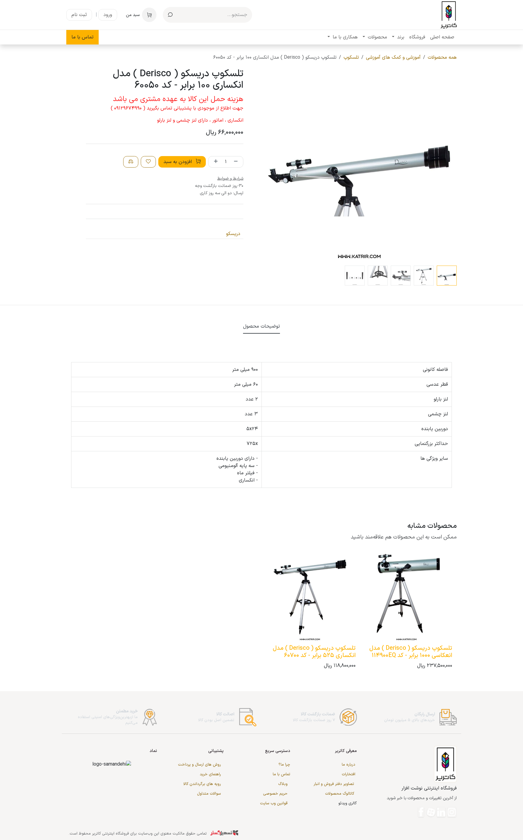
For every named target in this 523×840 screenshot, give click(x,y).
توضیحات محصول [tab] (261, 326)
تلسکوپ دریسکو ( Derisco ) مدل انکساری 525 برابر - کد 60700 (314, 652)
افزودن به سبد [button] (178, 161)
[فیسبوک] (421, 812)
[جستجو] (170, 15)
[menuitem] (442, 37)
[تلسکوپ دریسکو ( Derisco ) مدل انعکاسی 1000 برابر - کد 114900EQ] (406, 596)
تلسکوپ (351, 57)
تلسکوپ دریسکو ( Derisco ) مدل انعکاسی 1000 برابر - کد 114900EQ (410, 652)
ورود (108, 14)
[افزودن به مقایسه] (130, 162)
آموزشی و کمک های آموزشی (393, 57)
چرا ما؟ (284, 765)
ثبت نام (79, 14)
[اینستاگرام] (452, 812)
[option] (261, 611)
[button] (447, 166)
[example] (431, 812)
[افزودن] (215, 161)
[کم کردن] (237, 161)
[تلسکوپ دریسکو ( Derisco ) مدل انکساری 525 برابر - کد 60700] (310, 596)
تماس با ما (82, 37)
